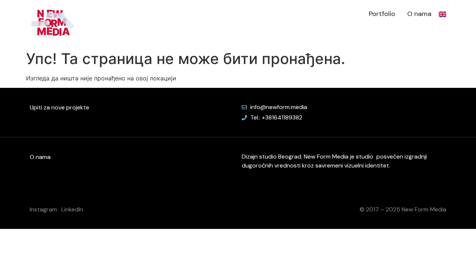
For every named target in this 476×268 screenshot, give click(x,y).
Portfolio (382, 13)
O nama (419, 13)
